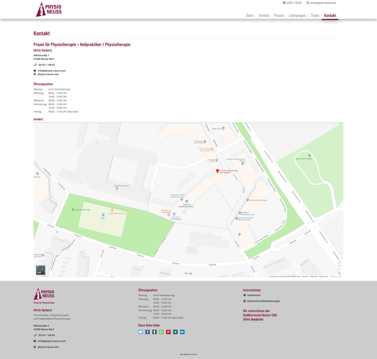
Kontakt (330, 15)
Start (250, 15)
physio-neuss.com (48, 74)
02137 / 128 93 (294, 2)
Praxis (279, 15)
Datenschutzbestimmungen (263, 301)
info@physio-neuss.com (322, 2)
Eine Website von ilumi (188, 354)
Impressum (254, 295)
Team (315, 15)
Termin (263, 15)
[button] (140, 332)
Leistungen (297, 15)
